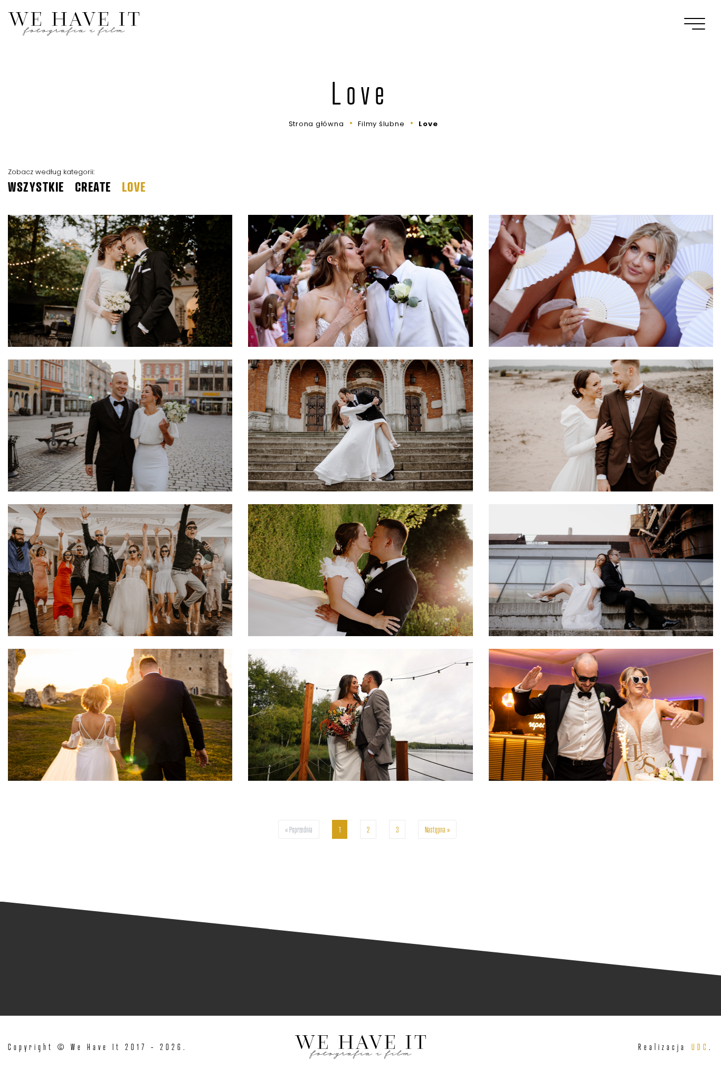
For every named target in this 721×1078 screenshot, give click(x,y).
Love (428, 124)
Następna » (437, 829)
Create (93, 187)
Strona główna (316, 124)
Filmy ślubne (381, 124)
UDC (700, 1047)
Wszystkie (36, 187)
